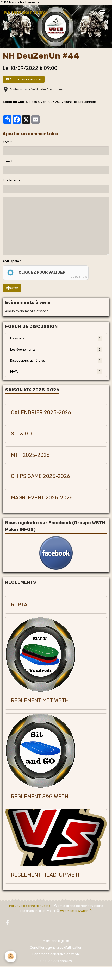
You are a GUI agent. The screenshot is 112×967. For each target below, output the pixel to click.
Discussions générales (55, 360)
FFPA (55, 371)
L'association (55, 338)
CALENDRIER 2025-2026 (41, 413)
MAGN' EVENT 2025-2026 (42, 498)
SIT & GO (21, 434)
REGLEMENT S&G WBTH (40, 797)
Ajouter (12, 288)
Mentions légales (56, 941)
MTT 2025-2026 (30, 455)
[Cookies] (10, 956)
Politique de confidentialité (29, 906)
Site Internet (12, 180)
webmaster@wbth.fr (76, 911)
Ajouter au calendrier (25, 79)
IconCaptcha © (79, 277)
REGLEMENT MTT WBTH (40, 701)
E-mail (7, 161)
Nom (6, 142)
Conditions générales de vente (56, 954)
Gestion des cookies (56, 961)
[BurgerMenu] (102, 12)
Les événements (55, 349)
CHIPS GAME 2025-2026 (40, 476)
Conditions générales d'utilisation (56, 948)
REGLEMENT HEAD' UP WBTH (46, 875)
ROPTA (19, 605)
